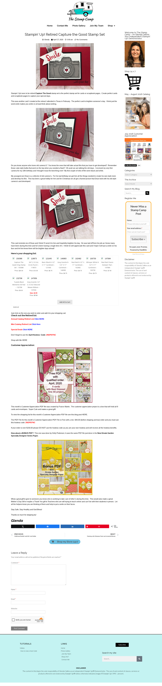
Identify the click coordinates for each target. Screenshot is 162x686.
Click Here (36, 324)
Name (13, 589)
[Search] (139, 659)
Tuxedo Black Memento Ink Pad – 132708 (18, 284)
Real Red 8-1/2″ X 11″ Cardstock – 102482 (78, 265)
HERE (24, 340)
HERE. (85, 415)
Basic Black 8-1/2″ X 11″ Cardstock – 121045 (48, 265)
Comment (15, 563)
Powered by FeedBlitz (138, 250)
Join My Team (96, 26)
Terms (137, 254)
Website (14, 608)
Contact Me (62, 26)
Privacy (142, 254)
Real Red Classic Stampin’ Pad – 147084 (107, 265)
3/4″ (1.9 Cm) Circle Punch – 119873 (33, 265)
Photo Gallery (78, 26)
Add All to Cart (65, 302)
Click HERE (39, 319)
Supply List (16, 307)
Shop (110, 26)
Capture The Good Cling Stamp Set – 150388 (18, 265)
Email (13, 599)
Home (50, 26)
